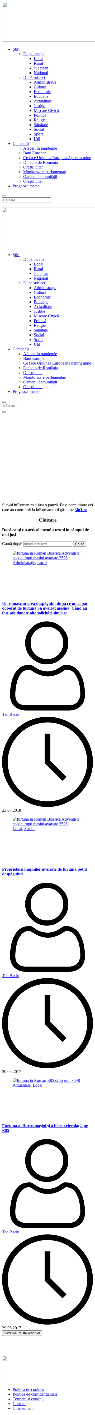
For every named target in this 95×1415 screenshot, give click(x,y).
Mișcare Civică (46, 110)
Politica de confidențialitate (35, 1394)
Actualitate (43, 101)
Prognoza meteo (26, 186)
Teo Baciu (10, 714)
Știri (16, 49)
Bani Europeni (35, 153)
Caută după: (12, 543)
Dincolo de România (40, 162)
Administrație (45, 82)
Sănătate (41, 124)
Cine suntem (23, 1408)
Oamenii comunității (40, 176)
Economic (42, 91)
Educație (41, 96)
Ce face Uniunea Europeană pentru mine (57, 157)
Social (39, 129)
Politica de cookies (28, 1389)
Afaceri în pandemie (40, 148)
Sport (38, 134)
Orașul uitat (32, 167)
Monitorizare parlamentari (44, 172)
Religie (40, 120)
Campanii (21, 143)
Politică (40, 115)
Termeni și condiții (28, 1399)
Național (41, 73)
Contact (19, 1403)
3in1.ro (81, 509)
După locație (33, 54)
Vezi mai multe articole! (22, 1333)
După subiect (34, 77)
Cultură (40, 87)
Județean (41, 68)
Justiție (39, 106)
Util (37, 139)
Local (38, 58)
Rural (38, 63)
